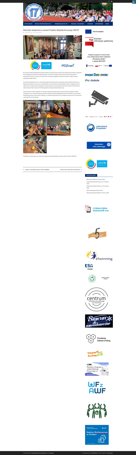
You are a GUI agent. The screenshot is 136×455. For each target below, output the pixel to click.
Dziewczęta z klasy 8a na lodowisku (70, 169)
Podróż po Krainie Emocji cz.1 (94, 186)
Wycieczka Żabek (91, 179)
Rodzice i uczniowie (77, 24)
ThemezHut (110, 453)
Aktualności (28, 24)
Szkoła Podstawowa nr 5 (43, 24)
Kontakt (90, 24)
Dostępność (99, 24)
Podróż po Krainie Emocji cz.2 (94, 182)
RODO (107, 24)
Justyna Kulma (38, 32)
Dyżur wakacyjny (91, 190)
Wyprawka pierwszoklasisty (94, 193)
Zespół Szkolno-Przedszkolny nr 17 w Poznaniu (43, 453)
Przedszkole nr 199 (61, 24)
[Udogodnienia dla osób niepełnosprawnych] (134, 2)
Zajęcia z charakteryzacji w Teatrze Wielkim (37, 169)
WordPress (94, 453)
